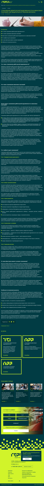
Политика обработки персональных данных (27, 474)
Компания (10, 470)
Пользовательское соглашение (28, 476)
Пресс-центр (10, 473)
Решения (10, 472)
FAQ (9, 475)
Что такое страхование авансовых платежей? (11, 33)
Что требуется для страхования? (9, 37)
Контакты (10, 478)
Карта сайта (10, 480)
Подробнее (5, 355)
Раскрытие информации (27, 470)
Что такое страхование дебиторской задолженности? (13, 31)
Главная (2, 5)
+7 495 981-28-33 (16, 466)
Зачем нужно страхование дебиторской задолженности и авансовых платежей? (19, 35)
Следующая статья (5, 325)
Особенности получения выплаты (9, 42)
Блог (4, 5)
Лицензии (24, 477)
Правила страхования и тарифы (29, 472)
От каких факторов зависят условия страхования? (12, 39)
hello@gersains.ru (15, 464)
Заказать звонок (27, 466)
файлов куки (30, 456)
